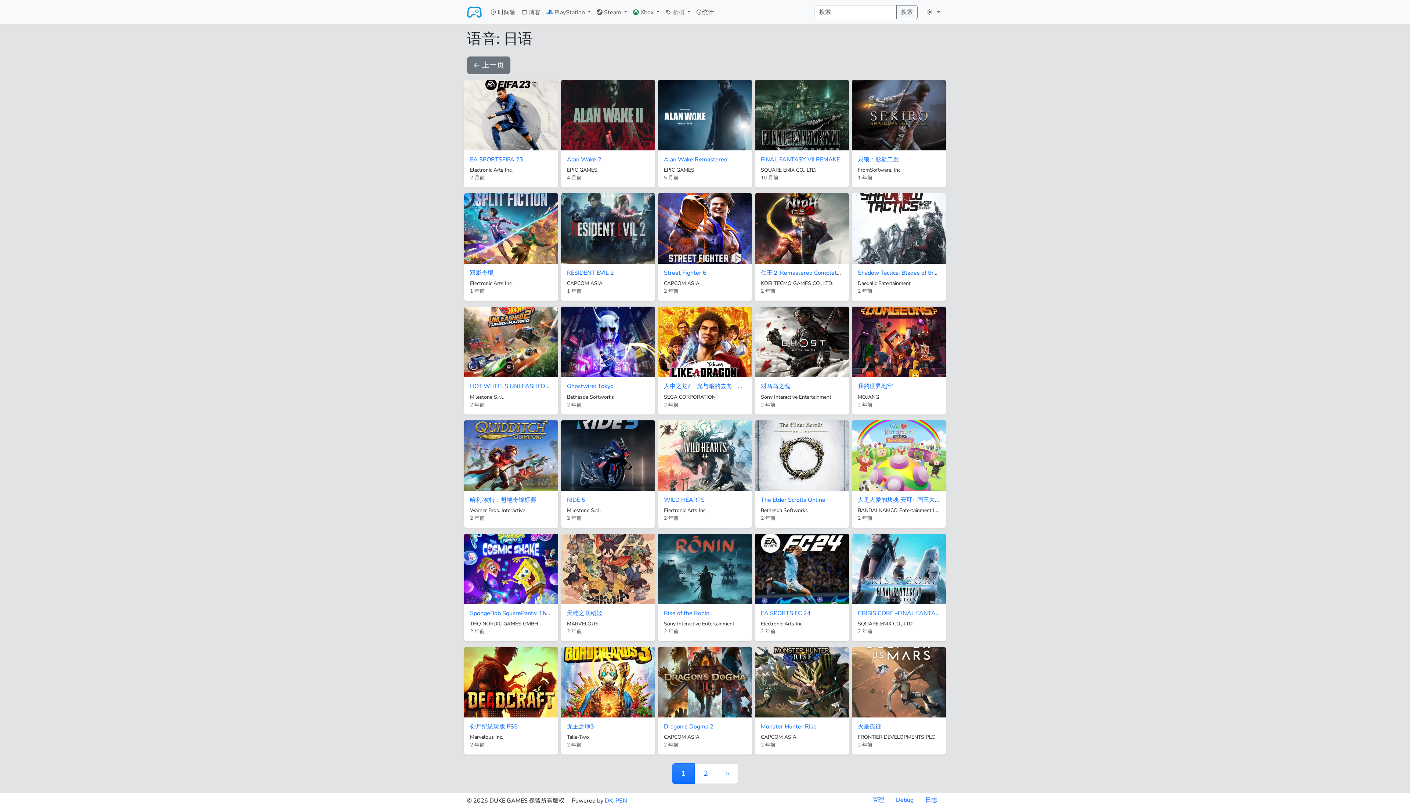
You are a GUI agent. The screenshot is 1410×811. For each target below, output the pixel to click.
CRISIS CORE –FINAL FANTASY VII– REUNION (920, 613)
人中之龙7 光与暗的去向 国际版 (710, 386)
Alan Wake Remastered (695, 160)
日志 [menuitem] (931, 800)
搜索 (907, 12)
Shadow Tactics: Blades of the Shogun (908, 273)
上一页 (488, 65)
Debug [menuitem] (905, 800)
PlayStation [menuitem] (569, 12)
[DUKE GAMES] (474, 12)
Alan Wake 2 (584, 160)
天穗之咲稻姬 (584, 613)
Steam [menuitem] (613, 12)
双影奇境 (482, 273)
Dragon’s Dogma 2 (688, 727)
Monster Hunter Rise (789, 727)
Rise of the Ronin (686, 613)
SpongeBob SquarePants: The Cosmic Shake (529, 613)
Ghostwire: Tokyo (590, 386)
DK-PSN (616, 801)
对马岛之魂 (775, 386)
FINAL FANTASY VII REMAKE (800, 160)
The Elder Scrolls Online (793, 500)
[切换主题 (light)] (933, 12)
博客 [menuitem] (533, 12)
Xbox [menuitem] (647, 12)
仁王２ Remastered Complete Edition (810, 273)
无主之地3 (580, 727)
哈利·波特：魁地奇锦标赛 (503, 500)
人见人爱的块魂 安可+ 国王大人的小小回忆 (914, 500)
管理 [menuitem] (878, 800)
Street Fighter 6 (685, 273)
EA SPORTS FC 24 (786, 613)
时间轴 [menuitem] (506, 12)
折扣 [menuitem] (678, 12)
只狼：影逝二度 (878, 160)
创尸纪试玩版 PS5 (494, 727)
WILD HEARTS (684, 500)
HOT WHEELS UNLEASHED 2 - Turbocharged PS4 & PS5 (546, 386)
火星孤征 (869, 727)
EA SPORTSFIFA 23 (496, 160)
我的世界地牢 (875, 386)
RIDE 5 (576, 500)
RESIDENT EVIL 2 (590, 273)
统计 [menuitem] (708, 12)
